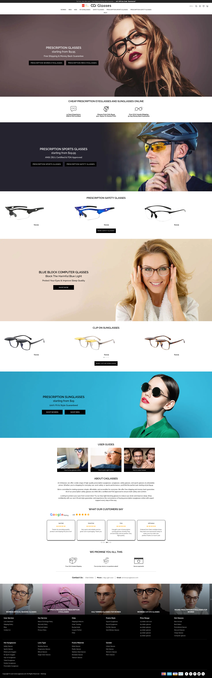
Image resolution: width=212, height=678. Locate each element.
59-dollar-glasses (145, 627)
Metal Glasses (76, 646)
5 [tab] (108, 542)
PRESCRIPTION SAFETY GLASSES (81, 164)
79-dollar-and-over (146, 621)
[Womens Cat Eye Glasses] (148, 599)
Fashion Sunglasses (10, 663)
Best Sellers (177, 624)
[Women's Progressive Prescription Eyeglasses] (63, 599)
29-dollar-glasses (145, 635)
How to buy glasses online (72, 470)
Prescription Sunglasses (11, 666)
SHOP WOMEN (52, 412)
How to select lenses (139, 470)
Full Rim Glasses (111, 627)
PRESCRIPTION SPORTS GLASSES (47, 164)
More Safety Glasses (106, 231)
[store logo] (101, 5)
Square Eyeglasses (112, 621)
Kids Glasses (110, 649)
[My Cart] (207, 6)
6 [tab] (110, 542)
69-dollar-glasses (145, 624)
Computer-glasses (180, 635)
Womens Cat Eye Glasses (148, 612)
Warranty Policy (43, 624)
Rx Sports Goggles (9, 655)
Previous (1, 599)
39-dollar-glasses (145, 633)
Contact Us (7, 630)
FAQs (73, 633)
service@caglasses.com (130, 577)
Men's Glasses (110, 655)
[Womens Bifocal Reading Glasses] (21, 599)
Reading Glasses (43, 646)
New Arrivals (178, 621)
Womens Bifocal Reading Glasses (21, 612)
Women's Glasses (111, 652)
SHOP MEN (75, 412)
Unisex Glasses (110, 646)
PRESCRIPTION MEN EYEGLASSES (82, 63)
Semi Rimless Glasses (112, 630)
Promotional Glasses (180, 627)
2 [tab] (103, 542)
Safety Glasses (8, 646)
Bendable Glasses (77, 655)
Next (211, 599)
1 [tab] (101, 542)
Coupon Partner (77, 630)
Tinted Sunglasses (9, 660)
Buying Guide (76, 627)
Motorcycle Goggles (10, 652)
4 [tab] (106, 542)
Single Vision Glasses (44, 655)
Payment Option (43, 627)
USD (190, 6)
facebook (186, 674)
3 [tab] (105, 542)
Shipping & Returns (77, 621)
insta (190, 674)
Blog (5, 627)
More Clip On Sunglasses (106, 363)
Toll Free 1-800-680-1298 (83, 1)
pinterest (195, 674)
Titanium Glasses (77, 657)
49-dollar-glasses (145, 630)
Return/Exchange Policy (45, 621)
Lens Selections (8, 621)
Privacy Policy (42, 630)
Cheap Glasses (178, 633)
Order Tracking (76, 624)
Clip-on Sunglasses (10, 657)
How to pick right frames (106, 470)
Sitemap (43, 674)
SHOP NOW (63, 287)
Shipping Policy (8, 624)
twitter (199, 674)
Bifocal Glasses (42, 652)
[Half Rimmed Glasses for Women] (106, 599)
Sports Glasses (8, 649)
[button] (104, 357)
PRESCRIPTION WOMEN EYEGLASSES (46, 63)
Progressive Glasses (44, 649)
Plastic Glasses (76, 649)
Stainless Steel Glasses (79, 652)
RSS (203, 674)
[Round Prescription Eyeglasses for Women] (191, 599)
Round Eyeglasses (111, 624)
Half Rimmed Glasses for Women (106, 612)
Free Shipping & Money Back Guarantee (103, 1)
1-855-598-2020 (107, 577)
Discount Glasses (179, 630)
